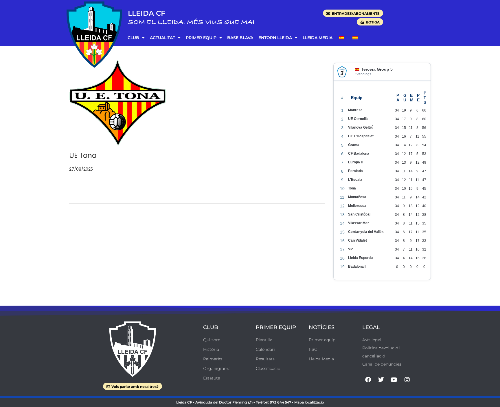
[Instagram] (407, 380)
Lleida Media (317, 37)
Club (133, 37)
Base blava (240, 37)
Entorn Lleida (275, 37)
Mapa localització (309, 402)
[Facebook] (368, 380)
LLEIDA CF (146, 13)
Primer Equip (201, 37)
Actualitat (162, 37)
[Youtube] (394, 380)
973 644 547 (280, 402)
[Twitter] (381, 380)
